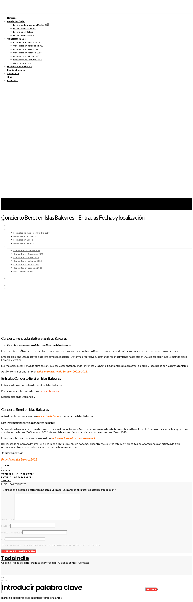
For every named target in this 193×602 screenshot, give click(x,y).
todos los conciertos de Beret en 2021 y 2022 (62, 371)
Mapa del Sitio (21, 562)
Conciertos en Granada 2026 (27, 59)
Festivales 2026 (16, 21)
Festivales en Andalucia (24, 28)
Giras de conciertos (23, 63)
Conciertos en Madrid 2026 (26, 42)
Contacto (12, 80)
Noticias (12, 17)
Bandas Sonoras (16, 70)
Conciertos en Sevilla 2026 (26, 49)
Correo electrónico (11, 533)
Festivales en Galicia (23, 32)
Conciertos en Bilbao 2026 (26, 56)
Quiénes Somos (67, 562)
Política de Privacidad (44, 562)
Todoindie (15, 558)
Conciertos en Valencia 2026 (27, 52)
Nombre (5, 526)
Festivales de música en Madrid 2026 (31, 25)
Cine (9, 77)
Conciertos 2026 (16, 38)
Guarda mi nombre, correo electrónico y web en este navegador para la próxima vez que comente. (53, 545)
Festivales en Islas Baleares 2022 (19, 459)
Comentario (7, 520)
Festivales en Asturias (23, 35)
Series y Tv (13, 73)
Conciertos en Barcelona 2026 (28, 45)
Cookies (6, 562)
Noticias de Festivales (19, 66)
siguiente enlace (50, 391)
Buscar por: (7, 580)
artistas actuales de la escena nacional (73, 438)
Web (3, 539)
